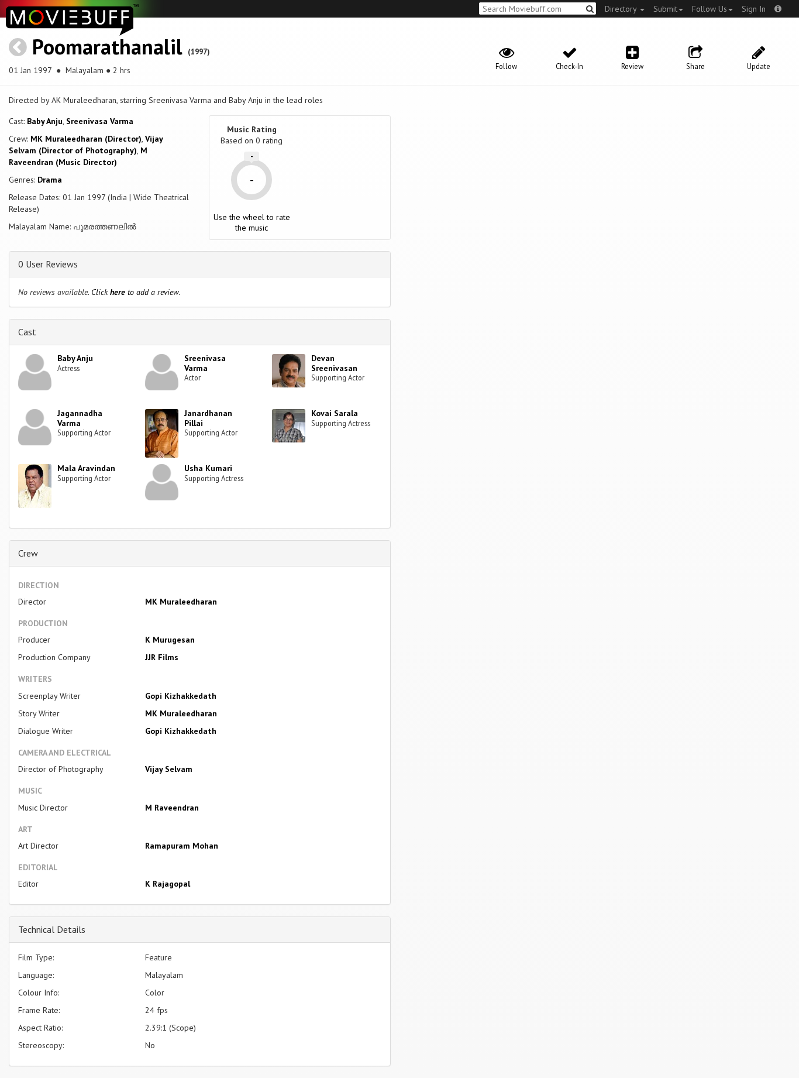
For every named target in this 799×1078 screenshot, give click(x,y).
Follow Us (709, 9)
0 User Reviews (48, 264)
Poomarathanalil (107, 46)
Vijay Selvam (168, 769)
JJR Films (161, 657)
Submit (665, 9)
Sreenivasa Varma (99, 121)
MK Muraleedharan (181, 601)
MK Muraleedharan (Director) (86, 138)
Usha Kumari (208, 468)
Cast (27, 332)
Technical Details (51, 929)
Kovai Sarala (334, 413)
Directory (622, 9)
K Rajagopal (167, 883)
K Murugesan (170, 639)
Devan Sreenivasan (334, 363)
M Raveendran (172, 807)
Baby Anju (45, 121)
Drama (49, 179)
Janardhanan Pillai (208, 418)
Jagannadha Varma (79, 418)
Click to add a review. (136, 292)
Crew (28, 553)
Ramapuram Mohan (181, 845)
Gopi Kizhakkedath (180, 696)
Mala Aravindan (86, 468)
